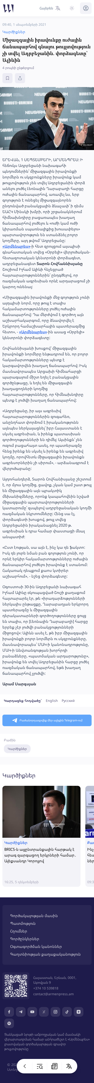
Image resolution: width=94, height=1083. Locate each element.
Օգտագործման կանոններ (36, 946)
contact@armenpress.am (53, 994)
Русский (68, 700)
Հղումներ (18, 931)
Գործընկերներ (24, 938)
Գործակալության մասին (34, 915)
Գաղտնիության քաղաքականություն (45, 954)
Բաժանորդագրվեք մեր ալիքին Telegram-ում (51, 720)
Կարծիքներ (17, 748)
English (52, 700)
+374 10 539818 (45, 988)
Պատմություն (23, 923)
